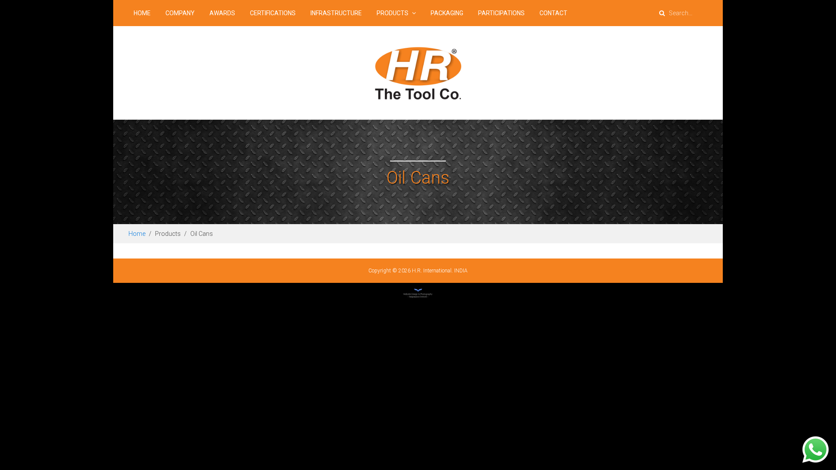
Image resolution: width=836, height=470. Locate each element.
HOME (142, 13)
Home (136, 233)
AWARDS (222, 13)
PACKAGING (447, 13)
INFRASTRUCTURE (336, 13)
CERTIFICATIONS (273, 13)
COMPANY (180, 13)
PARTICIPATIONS (501, 13)
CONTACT (553, 13)
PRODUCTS (393, 13)
